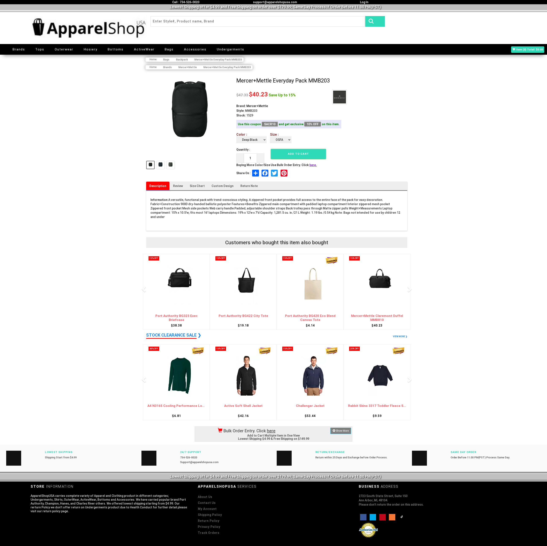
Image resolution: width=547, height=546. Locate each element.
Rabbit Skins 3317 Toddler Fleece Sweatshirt (377, 406)
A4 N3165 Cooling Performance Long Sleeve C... (176, 406)
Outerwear (64, 49)
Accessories (195, 49)
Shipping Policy (210, 515)
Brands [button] (19, 49)
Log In (363, 2)
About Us (205, 497)
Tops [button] (39, 49)
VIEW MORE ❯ (400, 336)
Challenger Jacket (310, 406)
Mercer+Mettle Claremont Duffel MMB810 (377, 318)
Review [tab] (178, 186)
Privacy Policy (209, 526)
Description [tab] (157, 186)
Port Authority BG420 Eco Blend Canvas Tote (310, 318)
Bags (169, 49)
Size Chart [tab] (197, 186)
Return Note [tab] (249, 186)
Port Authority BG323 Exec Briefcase (176, 318)
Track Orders (208, 532)
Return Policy (208, 520)
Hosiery (90, 49)
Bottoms (116, 49)
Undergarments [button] (230, 49)
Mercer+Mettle (257, 106)
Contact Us (207, 503)
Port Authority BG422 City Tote (243, 316)
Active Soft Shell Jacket (243, 406)
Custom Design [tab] (223, 186)
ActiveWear (144, 49)
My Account (207, 509)
